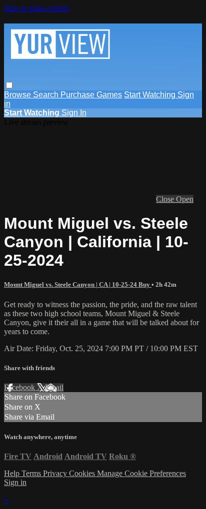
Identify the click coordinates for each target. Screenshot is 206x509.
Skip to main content (36, 8)
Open (185, 199)
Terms (32, 473)
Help (13, 473)
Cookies (83, 473)
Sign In (74, 112)
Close (166, 199)
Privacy (56, 473)
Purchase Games (91, 94)
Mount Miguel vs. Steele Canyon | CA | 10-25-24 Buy (78, 284)
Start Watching (151, 94)
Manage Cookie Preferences (141, 473)
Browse (18, 94)
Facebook (20, 387)
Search (46, 94)
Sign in (15, 482)
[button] (9, 85)
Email (54, 387)
